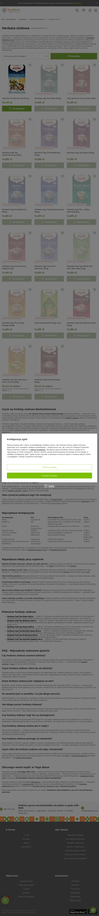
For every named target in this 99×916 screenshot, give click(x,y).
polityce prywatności (38, 450)
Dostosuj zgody (49, 467)
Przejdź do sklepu (49, 475)
